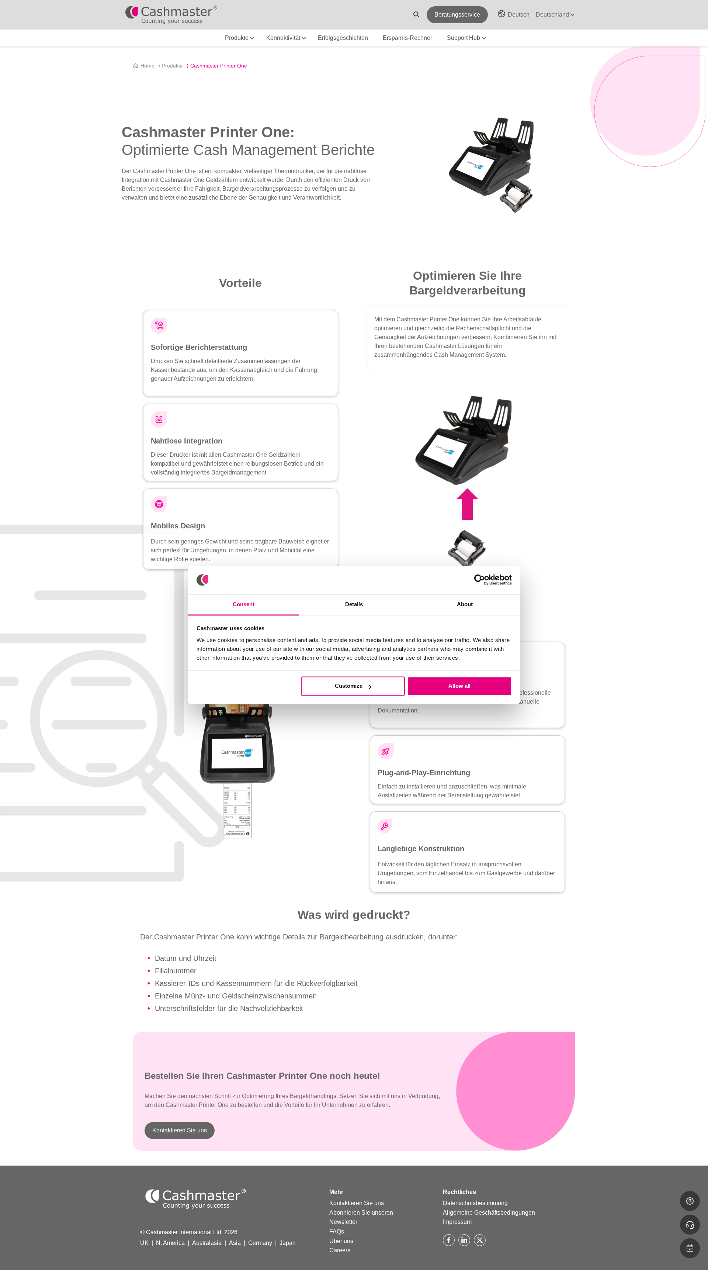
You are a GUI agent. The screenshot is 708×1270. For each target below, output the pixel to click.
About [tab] (465, 604)
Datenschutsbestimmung (475, 1203)
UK (144, 1243)
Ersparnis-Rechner (407, 38)
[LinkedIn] (464, 1240)
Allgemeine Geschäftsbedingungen (489, 1212)
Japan (288, 1243)
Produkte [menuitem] (170, 66)
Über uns (341, 1241)
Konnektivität (283, 38)
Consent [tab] (243, 604)
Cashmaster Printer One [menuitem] (217, 66)
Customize (348, 686)
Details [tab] (354, 604)
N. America (170, 1243)
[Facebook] (449, 1240)
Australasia (207, 1243)
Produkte (237, 38)
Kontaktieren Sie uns (179, 1130)
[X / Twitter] (480, 1240)
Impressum (457, 1222)
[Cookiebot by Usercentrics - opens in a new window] (479, 580)
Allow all (459, 686)
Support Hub (463, 38)
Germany (260, 1243)
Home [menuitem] (147, 66)
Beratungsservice (457, 14)
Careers (339, 1250)
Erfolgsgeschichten (343, 38)
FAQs (336, 1231)
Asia (235, 1243)
